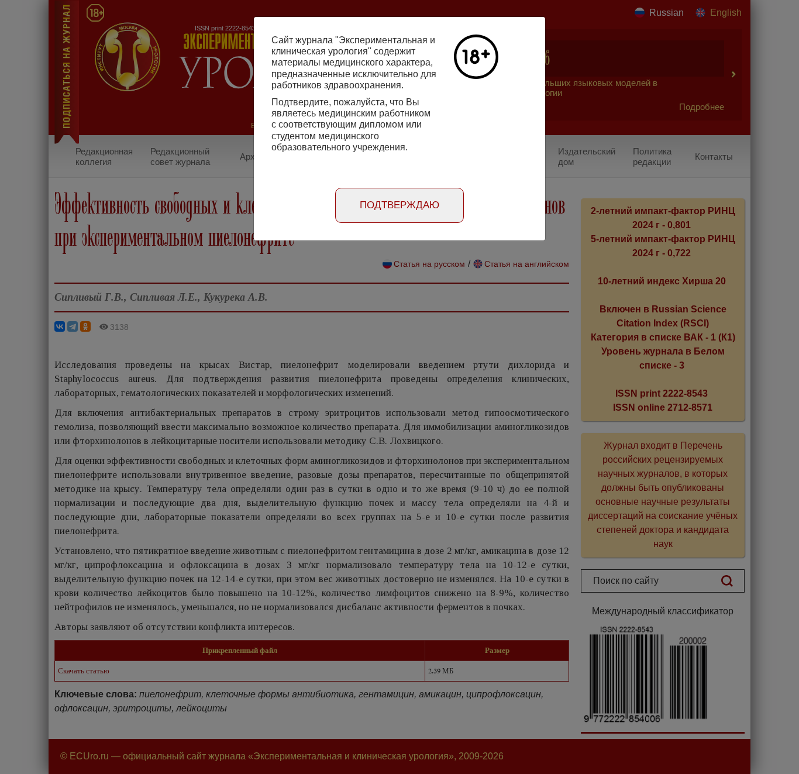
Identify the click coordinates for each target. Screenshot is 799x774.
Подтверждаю (399, 205)
